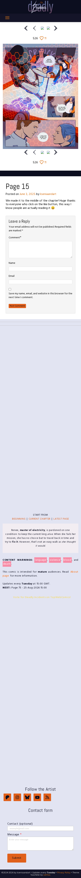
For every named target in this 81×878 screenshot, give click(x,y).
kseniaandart (48, 194)
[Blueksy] (27, 798)
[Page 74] (55, 28)
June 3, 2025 (27, 194)
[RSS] (47, 798)
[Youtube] (37, 798)
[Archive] (42, 28)
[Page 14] (34, 28)
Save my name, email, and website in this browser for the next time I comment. (40, 295)
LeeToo (46, 875)
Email (12, 276)
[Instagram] (17, 798)
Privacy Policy (63, 873)
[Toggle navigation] (7, 18)
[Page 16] (48, 28)
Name (12, 263)
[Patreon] (7, 798)
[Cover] (25, 28)
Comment (14, 238)
